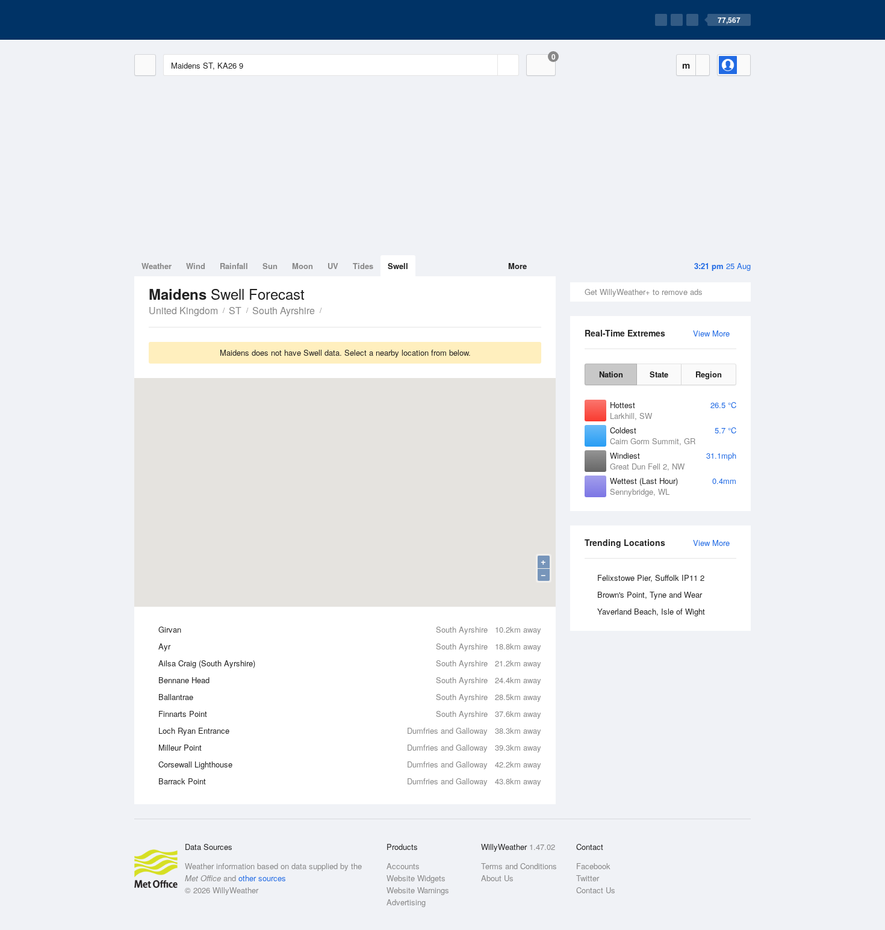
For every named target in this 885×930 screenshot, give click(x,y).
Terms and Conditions (519, 866)
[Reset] (487, 65)
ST (235, 310)
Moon (302, 265)
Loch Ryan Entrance (349, 730)
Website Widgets (416, 878)
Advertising (406, 902)
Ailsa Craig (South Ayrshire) (349, 663)
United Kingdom (183, 310)
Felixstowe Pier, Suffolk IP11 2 (650, 577)
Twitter (587, 878)
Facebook (593, 866)
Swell (398, 265)
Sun (270, 265)
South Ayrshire (283, 310)
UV (333, 265)
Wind (195, 265)
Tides (363, 265)
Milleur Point (349, 747)
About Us (497, 878)
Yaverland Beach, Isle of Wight (651, 611)
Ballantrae (349, 696)
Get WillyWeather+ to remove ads (644, 291)
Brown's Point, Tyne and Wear (649, 594)
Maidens (328, 309)
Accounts (403, 866)
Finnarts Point (349, 713)
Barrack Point (349, 781)
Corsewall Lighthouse (349, 764)
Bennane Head (349, 680)
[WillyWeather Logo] (190, 20)
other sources (262, 878)
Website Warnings (418, 890)
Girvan (349, 629)
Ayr (349, 646)
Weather (156, 265)
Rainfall (234, 265)
